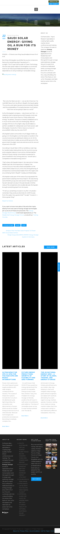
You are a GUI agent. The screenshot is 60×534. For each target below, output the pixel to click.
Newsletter (54, 1)
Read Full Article (7, 201)
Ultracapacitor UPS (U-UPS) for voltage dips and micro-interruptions (10, 375)
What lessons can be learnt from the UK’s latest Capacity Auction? (23, 488)
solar (23, 225)
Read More (51, 247)
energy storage (8, 225)
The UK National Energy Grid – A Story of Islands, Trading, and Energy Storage (49, 375)
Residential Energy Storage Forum (13, 215)
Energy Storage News (13, 35)
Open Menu (36, 9)
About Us (16, 531)
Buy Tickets (54, 3)
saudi (17, 225)
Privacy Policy (24, 531)
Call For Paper (45, 531)
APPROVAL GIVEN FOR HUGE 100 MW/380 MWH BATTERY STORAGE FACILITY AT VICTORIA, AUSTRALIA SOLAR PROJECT (23, 504)
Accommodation (35, 531)
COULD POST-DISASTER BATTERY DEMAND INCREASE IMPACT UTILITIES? (23, 471)
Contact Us (54, 531)
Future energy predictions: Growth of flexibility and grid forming (28, 375)
